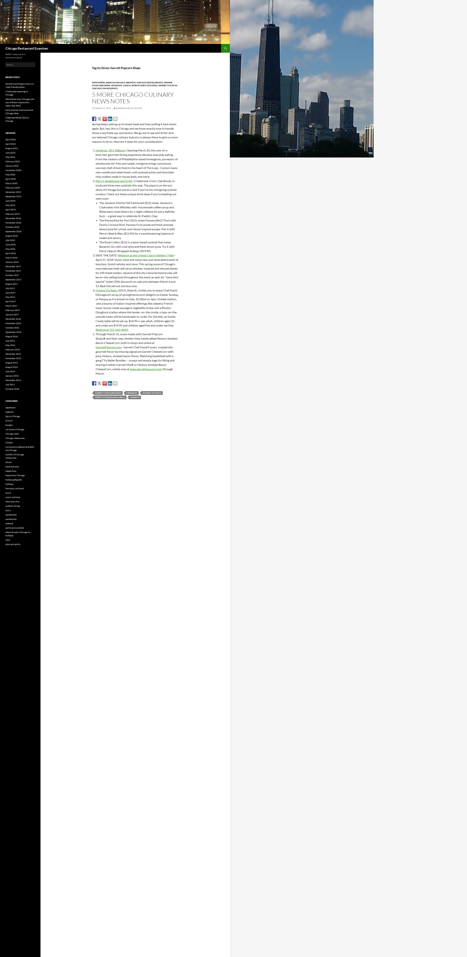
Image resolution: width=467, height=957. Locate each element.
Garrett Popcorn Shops (108, 393)
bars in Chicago (115, 82)
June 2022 (10, 152)
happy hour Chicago (15, 475)
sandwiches (11, 514)
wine (7, 539)
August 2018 (11, 235)
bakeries (9, 412)
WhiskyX (135, 397)
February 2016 (12, 349)
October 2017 (12, 275)
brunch (131, 82)
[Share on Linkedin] (110, 119)
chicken (9, 442)
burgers (9, 425)
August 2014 (11, 367)
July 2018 (10, 240)
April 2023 (10, 144)
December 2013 (13, 380)
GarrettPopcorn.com (109, 347)
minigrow (101, 150)
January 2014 (12, 375)
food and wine (101, 85)
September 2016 (13, 332)
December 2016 (13, 319)
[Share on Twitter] (99, 119)
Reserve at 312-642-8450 (112, 329)
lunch (127, 85)
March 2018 (11, 257)
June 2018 (10, 244)
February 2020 (12, 187)
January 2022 (12, 165)
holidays (116, 85)
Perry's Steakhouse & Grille (110, 397)
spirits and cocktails (145, 85)
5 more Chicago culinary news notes (133, 98)
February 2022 (12, 161)
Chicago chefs (12, 433)
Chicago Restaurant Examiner (26, 48)
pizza (8, 510)
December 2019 (13, 192)
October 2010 (12, 389)
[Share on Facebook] (94, 119)
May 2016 (10, 345)
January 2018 (12, 262)
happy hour (11, 471)
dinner (168, 82)
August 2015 (11, 362)
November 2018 (13, 222)
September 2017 (13, 279)
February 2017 (12, 310)
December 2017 (13, 266)
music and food (12, 497)
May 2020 (10, 174)
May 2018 (10, 249)
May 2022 (10, 157)
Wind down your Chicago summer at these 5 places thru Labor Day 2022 (20, 102)
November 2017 (13, 270)
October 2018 (12, 227)
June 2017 (10, 292)
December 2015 (13, 354)
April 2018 (10, 253)
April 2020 (10, 179)
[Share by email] (115, 119)
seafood (9, 523)
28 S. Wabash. (117, 150)
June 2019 (10, 200)
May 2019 (10, 205)
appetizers (98, 82)
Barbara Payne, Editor (129, 108)
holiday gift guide (13, 479)
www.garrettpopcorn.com (146, 369)
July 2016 (10, 340)
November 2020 (13, 170)
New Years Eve (12, 501)
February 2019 (12, 214)
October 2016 (12, 327)
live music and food (14, 488)
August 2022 (11, 148)
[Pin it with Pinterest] (105, 119)
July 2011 (10, 384)
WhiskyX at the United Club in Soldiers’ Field (146, 255)
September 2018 (13, 231)
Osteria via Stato (151, 393)
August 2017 (11, 284)
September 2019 (13, 196)
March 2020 (11, 183)
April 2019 (10, 209)
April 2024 (10, 139)
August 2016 (11, 336)
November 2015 (13, 358)
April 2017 (10, 301)
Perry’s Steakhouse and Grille (114, 181)
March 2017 (11, 305)
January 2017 (12, 314)
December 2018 (13, 218)
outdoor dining (12, 506)
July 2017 (10, 288)
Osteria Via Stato (106, 290)
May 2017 (10, 297)
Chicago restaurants (149, 82)
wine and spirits (12, 544)
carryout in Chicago (14, 429)
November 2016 (13, 323)
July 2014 (10, 371)
